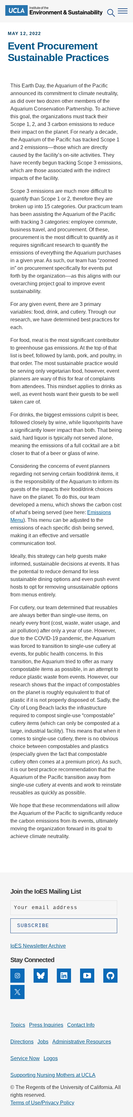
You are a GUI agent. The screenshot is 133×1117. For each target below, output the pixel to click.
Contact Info (81, 1025)
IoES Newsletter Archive (38, 946)
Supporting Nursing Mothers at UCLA (53, 1075)
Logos (51, 1058)
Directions (22, 1041)
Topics (17, 1025)
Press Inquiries (46, 1025)
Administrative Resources (81, 1041)
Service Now (25, 1058)
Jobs (42, 1041)
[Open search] (111, 14)
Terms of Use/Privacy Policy (42, 1102)
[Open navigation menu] (122, 10)
